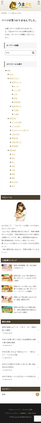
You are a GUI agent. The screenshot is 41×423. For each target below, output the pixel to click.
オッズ (16, 86)
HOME (4, 13)
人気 (15, 94)
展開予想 (15, 138)
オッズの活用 (16, 122)
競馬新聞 (15, 146)
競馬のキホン (14, 78)
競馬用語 (12, 150)
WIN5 (11, 74)
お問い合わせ (32, 413)
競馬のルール (16, 82)
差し (13, 162)
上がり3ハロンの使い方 (20, 130)
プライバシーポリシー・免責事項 (16, 413)
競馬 (9, 70)
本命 (13, 166)
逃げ (13, 186)
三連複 (16, 114)
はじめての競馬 (27, 409)
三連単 (16, 110)
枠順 (15, 98)
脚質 (13, 174)
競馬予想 (12, 118)
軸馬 (13, 178)
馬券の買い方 (16, 106)
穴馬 (13, 170)
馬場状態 (17, 102)
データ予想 (16, 126)
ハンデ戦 (17, 90)
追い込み (15, 182)
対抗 (13, 158)
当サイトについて (15, 409)
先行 (13, 154)
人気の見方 (16, 134)
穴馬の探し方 (16, 142)
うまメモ (16, 417)
